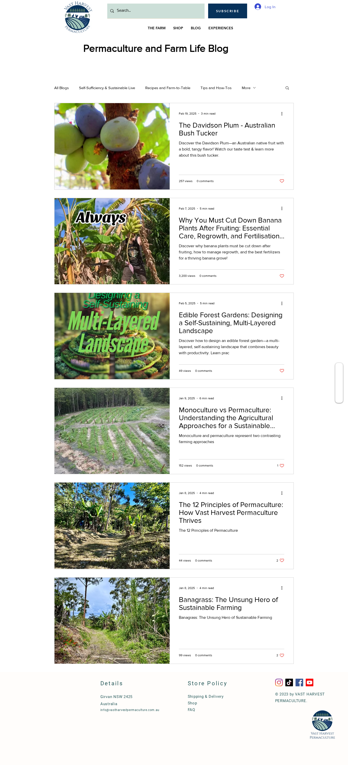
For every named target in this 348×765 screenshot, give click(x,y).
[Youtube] (309, 682)
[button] (227, 11)
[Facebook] (299, 682)
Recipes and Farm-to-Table (167, 88)
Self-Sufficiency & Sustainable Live (107, 88)
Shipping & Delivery (206, 696)
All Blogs (61, 88)
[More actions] (283, 114)
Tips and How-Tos (216, 88)
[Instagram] (279, 682)
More (246, 88)
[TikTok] (289, 682)
